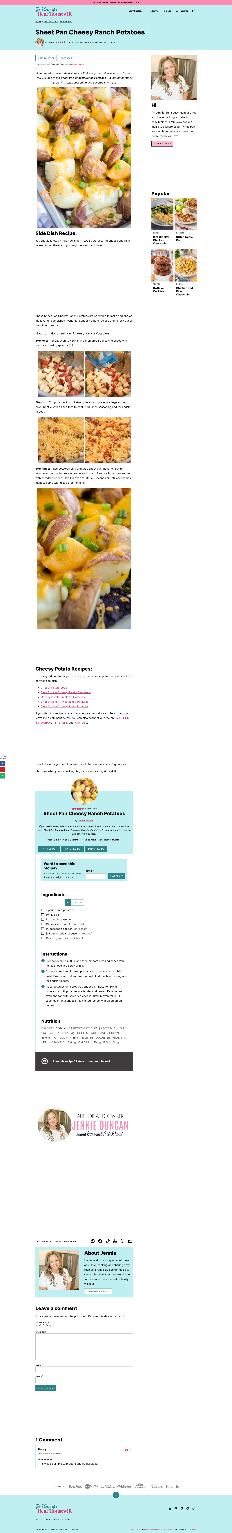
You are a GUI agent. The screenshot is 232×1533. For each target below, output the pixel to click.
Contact (67, 1519)
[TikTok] (194, 1508)
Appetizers (66, 22)
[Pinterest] (188, 1508)
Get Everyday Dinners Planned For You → (116, 2)
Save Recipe (116, 876)
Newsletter (52, 1519)
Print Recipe (96, 848)
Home (38, 22)
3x (81, 902)
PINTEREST (60, 722)
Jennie (51, 42)
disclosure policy (77, 64)
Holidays (153, 11)
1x (68, 902)
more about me (162, 143)
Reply (128, 1450)
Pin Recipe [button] (49, 848)
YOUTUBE (80, 722)
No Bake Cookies (158, 289)
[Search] (194, 11)
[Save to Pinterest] (2, 769)
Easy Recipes (136, 11)
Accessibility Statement (152, 1529)
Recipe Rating (42, 1322)
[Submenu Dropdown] (144, 11)
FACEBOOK (122, 718)
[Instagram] (170, 1508)
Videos (167, 11)
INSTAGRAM (43, 722)
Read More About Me (98, 1291)
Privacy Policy (136, 1529)
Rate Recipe (67, 58)
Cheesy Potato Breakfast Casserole (63, 697)
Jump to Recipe (46, 58)
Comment (41, 1332)
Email (90, 871)
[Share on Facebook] (2, 763)
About (38, 1519)
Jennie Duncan (86, 820)
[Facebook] (182, 1508)
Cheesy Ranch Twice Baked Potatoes (64, 701)
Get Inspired (182, 11)
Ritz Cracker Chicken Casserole (161, 240)
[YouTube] (176, 1508)
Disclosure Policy (169, 1529)
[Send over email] (2, 775)
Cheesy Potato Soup (54, 687)
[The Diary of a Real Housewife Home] (54, 11)
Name (39, 1365)
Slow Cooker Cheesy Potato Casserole (66, 692)
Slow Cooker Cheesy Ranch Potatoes (64, 706)
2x (74, 902)
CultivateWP (191, 1529)
